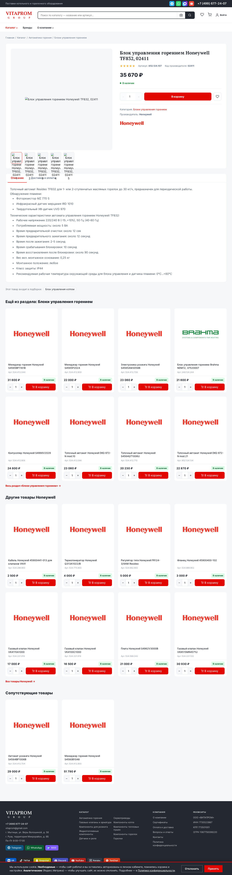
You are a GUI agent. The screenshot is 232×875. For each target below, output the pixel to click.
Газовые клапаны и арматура (95, 822)
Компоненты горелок (125, 834)
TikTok (27, 860)
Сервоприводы (122, 818)
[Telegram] (171, 3)
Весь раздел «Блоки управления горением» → (33, 485)
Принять (213, 868)
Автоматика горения (90, 818)
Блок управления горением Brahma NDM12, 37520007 (198, 366)
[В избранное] (217, 96)
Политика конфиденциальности (165, 843)
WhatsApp (36, 847)
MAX (53, 847)
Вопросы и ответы (163, 832)
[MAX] (185, 3)
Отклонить (192, 868)
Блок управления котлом (60, 289)
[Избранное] (202, 15)
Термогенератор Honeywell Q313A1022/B (81, 562)
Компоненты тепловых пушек (126, 828)
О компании (159, 817)
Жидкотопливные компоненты (89, 832)
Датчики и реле (88, 838)
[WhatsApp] (178, 3)
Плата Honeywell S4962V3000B (139, 648)
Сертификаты (160, 822)
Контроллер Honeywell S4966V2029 (29, 452)
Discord (62, 860)
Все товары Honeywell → (20, 681)
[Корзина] (210, 15)
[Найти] (189, 15)
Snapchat (44, 860)
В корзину (177, 96)
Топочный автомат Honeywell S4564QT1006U (138, 454)
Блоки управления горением (150, 109)
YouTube (79, 860)
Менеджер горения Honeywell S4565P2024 (82, 366)
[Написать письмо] (191, 3)
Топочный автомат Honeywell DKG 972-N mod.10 (88, 454)
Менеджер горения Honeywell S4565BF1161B (26, 366)
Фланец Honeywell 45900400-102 (197, 560)
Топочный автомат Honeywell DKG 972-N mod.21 (200, 454)
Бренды (27, 27)
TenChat (114, 860)
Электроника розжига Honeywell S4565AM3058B (140, 366)
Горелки (118, 838)
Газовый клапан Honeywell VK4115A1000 (23, 650)
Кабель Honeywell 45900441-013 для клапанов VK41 (30, 562)
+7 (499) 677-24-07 (212, 3)
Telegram (16, 847)
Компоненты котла (124, 822)
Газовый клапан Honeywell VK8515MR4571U (192, 650)
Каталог (10, 27)
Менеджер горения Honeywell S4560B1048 (82, 757)
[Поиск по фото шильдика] (181, 15)
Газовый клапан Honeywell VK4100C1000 (80, 650)
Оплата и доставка (163, 827)
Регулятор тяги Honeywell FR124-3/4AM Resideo (140, 562)
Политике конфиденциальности (156, 870)
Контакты (158, 837)
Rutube (96, 860)
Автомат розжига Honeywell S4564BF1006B (25, 757)
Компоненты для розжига (93, 826)
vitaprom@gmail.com (16, 828)
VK (12, 860)
